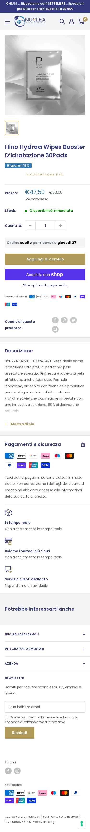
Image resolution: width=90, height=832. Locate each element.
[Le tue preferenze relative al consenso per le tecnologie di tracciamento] (81, 823)
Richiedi (19, 732)
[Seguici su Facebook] (8, 771)
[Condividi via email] (55, 329)
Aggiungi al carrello (45, 259)
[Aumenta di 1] (60, 226)
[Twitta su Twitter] (73, 320)
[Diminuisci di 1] (30, 226)
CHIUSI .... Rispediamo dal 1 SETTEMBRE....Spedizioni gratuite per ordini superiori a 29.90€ (45, 6)
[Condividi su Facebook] (55, 320)
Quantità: (13, 225)
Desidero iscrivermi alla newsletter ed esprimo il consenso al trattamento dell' (42, 719)
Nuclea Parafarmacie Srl (45, 174)
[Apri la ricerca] (62, 21)
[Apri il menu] (7, 21)
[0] (81, 21)
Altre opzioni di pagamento (45, 285)
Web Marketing (44, 822)
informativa (56, 722)
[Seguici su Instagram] (17, 771)
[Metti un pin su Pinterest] (64, 320)
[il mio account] (71, 21)
